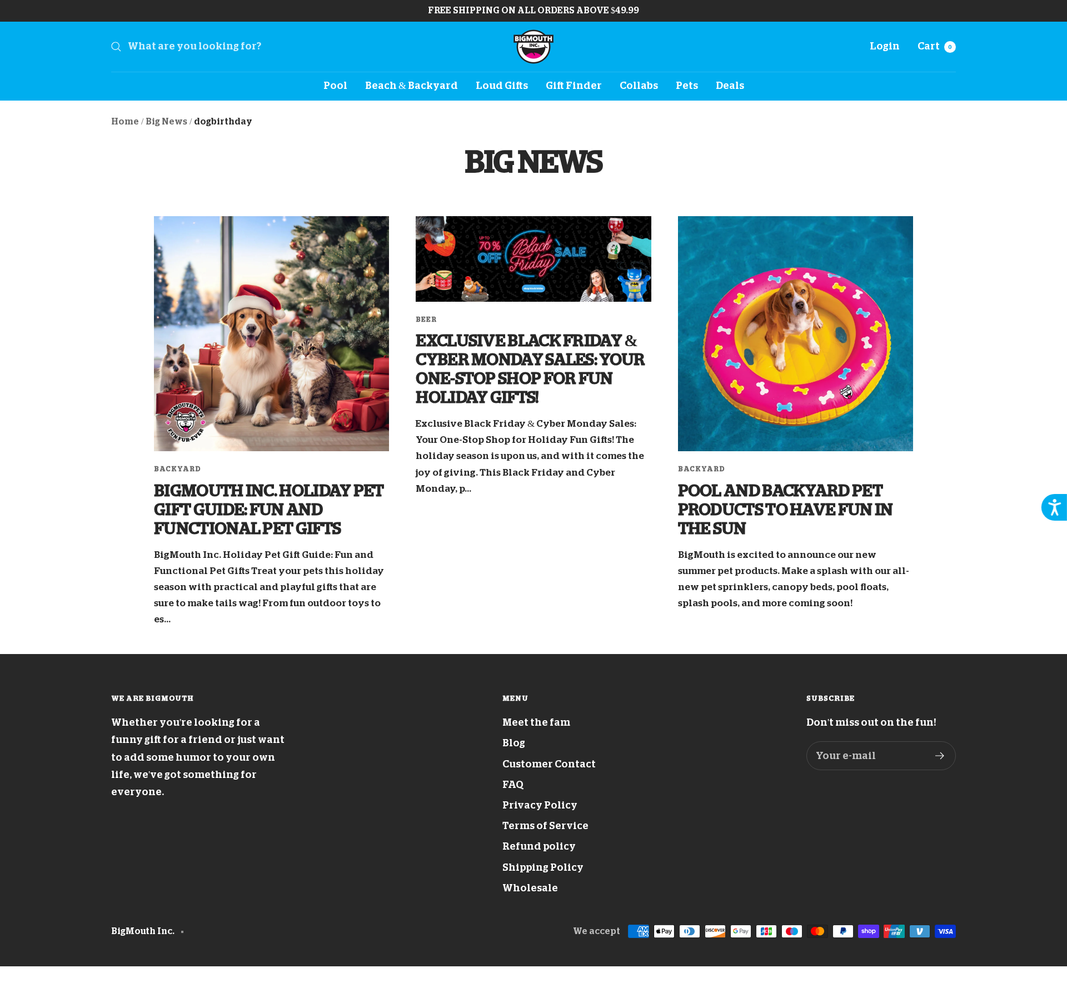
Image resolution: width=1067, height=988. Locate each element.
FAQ (512, 785)
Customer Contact (549, 764)
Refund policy (539, 846)
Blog (513, 743)
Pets (687, 86)
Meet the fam (536, 722)
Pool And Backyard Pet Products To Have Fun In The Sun (785, 509)
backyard (177, 469)
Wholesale (530, 888)
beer (426, 319)
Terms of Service (545, 826)
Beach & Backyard (411, 86)
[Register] (940, 756)
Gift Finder (574, 86)
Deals (730, 86)
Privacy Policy (539, 805)
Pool (335, 86)
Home (125, 121)
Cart (935, 46)
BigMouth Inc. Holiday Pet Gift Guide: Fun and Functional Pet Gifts (269, 509)
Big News (166, 121)
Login (885, 46)
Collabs (639, 86)
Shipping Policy (543, 867)
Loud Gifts (502, 86)
